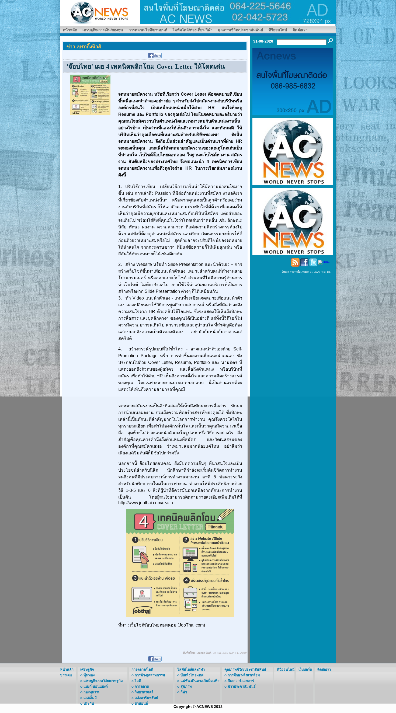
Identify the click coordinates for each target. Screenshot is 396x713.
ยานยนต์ (141, 703)
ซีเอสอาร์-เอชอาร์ (241, 681)
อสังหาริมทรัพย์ (146, 698)
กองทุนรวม (92, 692)
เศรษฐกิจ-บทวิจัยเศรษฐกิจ (103, 681)
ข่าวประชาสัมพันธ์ (242, 686)
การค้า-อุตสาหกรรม (150, 675)
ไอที (138, 681)
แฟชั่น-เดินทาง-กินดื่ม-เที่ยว (200, 681)
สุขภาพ (186, 686)
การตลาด (142, 686)
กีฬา (183, 692)
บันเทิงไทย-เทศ (191, 675)
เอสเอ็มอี (90, 698)
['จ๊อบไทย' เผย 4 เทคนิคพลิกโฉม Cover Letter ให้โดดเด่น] (90, 94)
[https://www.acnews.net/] (238, 11)
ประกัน (89, 703)
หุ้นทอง (89, 675)
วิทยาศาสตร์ (144, 692)
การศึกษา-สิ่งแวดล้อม (244, 675)
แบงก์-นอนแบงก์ (96, 686)
